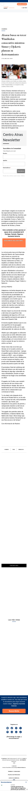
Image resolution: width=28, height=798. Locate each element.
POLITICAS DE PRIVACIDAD (14, 774)
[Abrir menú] (2, 4)
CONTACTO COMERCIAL (14, 778)
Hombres (6, 449)
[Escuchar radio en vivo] (2, 8)
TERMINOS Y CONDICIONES (14, 771)
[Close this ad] (27, 789)
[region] (14, 23)
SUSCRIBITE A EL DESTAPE (13, 241)
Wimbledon (21, 449)
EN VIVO (25, 7)
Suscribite (14, 711)
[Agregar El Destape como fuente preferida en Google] (14, 61)
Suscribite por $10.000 (22, 4)
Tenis (13, 449)
